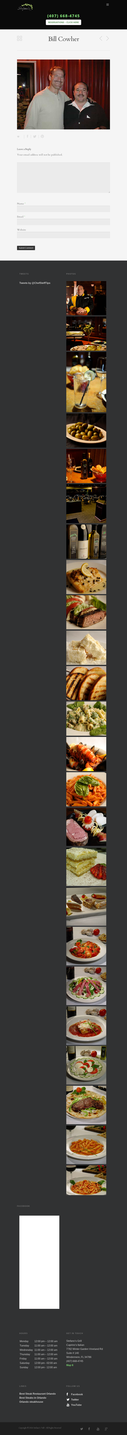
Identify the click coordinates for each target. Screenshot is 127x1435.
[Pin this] (42, 136)
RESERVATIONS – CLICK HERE (63, 22)
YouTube (76, 1405)
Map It (69, 1365)
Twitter (74, 1399)
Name (21, 203)
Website (21, 230)
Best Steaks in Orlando (32, 1397)
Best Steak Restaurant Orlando (37, 1393)
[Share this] (27, 136)
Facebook (76, 1394)
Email (21, 216)
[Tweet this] (35, 136)
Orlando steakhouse (31, 1402)
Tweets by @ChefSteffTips (34, 283)
